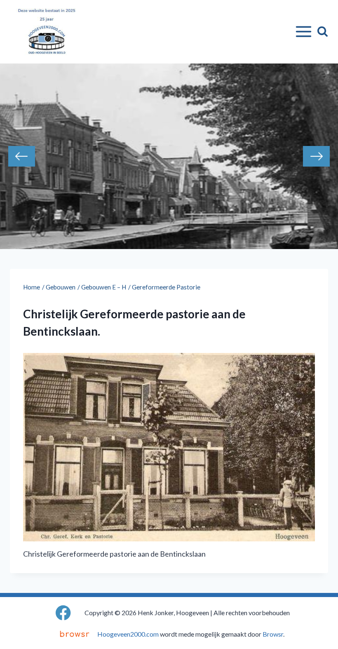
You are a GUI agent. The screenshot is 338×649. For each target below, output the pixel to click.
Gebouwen (60, 287)
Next (316, 156)
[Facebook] (63, 613)
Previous (21, 156)
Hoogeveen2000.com (128, 634)
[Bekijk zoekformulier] (322, 31)
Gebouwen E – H (103, 287)
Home (31, 287)
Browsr (273, 634)
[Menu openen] (302, 31)
